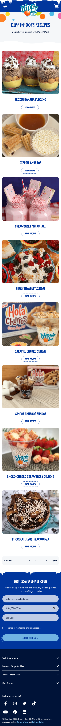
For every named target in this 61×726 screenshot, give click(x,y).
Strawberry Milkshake (30, 226)
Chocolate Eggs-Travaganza (30, 539)
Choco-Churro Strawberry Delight (30, 476)
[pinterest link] (15, 712)
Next (54, 560)
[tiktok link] (34, 703)
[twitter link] (24, 703)
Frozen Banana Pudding (30, 99)
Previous (8, 560)
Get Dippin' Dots (10, 657)
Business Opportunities (13, 666)
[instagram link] (15, 703)
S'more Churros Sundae (30, 414)
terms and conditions (29, 627)
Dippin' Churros (30, 163)
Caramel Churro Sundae (30, 351)
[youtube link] (5, 712)
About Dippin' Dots (11, 674)
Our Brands (7, 683)
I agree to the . (24, 627)
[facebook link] (5, 703)
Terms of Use (22, 722)
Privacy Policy (38, 722)
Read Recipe (30, 107)
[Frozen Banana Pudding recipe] (30, 72)
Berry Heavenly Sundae (30, 289)
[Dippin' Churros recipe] (30, 135)
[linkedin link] (24, 712)
